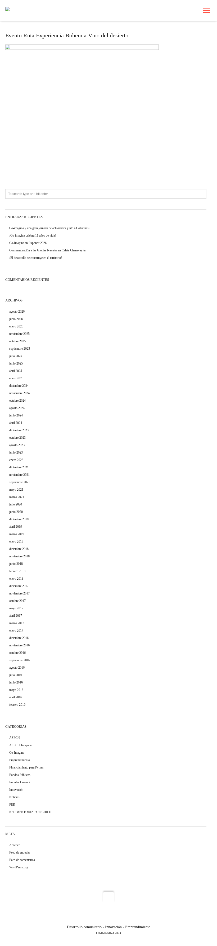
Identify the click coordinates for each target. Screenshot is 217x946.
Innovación (16, 790)
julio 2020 (15, 504)
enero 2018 (16, 578)
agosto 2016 (17, 667)
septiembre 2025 (19, 348)
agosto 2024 (17, 408)
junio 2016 (16, 682)
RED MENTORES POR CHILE (30, 812)
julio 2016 (15, 675)
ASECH (14, 738)
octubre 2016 (17, 653)
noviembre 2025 (19, 334)
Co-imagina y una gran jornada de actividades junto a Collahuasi (49, 228)
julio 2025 (15, 356)
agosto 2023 (17, 445)
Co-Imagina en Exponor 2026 (28, 243)
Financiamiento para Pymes (26, 767)
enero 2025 (16, 378)
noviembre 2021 (19, 475)
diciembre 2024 (19, 386)
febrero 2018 (17, 571)
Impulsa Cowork (19, 782)
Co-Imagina (16, 752)
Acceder (14, 845)
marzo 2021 (16, 497)
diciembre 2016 (19, 638)
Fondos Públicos (19, 775)
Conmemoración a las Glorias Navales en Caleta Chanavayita (47, 250)
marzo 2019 (16, 534)
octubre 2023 (17, 437)
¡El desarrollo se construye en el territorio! (35, 258)
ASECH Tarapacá (20, 745)
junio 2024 (16, 415)
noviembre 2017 (19, 593)
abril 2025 (15, 371)
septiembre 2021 (19, 482)
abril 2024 (15, 423)
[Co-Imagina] (16, 10)
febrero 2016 (17, 705)
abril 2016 (15, 697)
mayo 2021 (16, 489)
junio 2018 (16, 564)
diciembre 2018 (19, 549)
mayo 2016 (16, 690)
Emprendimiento (19, 760)
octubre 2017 (17, 601)
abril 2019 (15, 526)
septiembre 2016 (19, 660)
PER (12, 804)
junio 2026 (16, 319)
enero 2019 (16, 541)
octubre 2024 (17, 400)
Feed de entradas (19, 852)
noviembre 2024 (19, 393)
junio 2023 (16, 452)
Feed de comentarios (22, 860)
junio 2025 (16, 363)
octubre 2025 (17, 341)
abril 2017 (15, 616)
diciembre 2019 (19, 519)
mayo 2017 (16, 608)
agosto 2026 (17, 311)
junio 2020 (16, 512)
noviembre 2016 (19, 645)
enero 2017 (16, 630)
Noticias (14, 797)
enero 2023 (16, 460)
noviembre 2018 (19, 556)
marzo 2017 (16, 623)
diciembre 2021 (19, 467)
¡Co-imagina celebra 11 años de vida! (32, 235)
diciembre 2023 (19, 430)
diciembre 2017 (19, 586)
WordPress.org (18, 867)
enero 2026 (16, 326)
